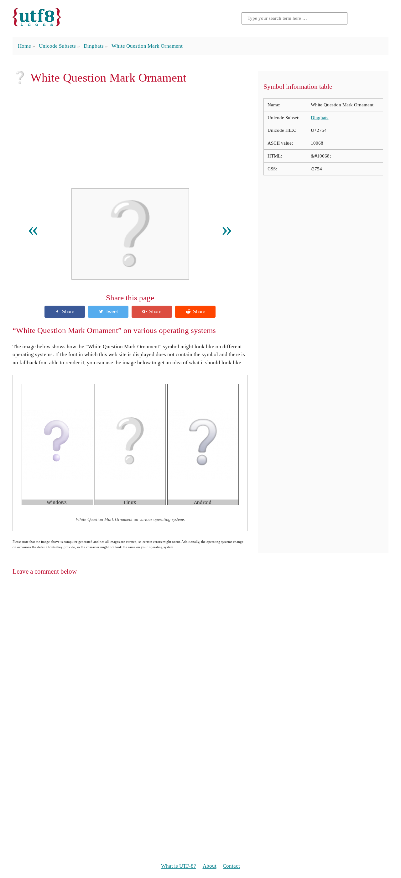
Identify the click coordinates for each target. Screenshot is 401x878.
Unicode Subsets (57, 46)
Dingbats (94, 46)
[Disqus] (200, 661)
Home (24, 46)
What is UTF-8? (178, 866)
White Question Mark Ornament (147, 46)
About (209, 866)
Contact (231, 866)
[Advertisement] (130, 136)
